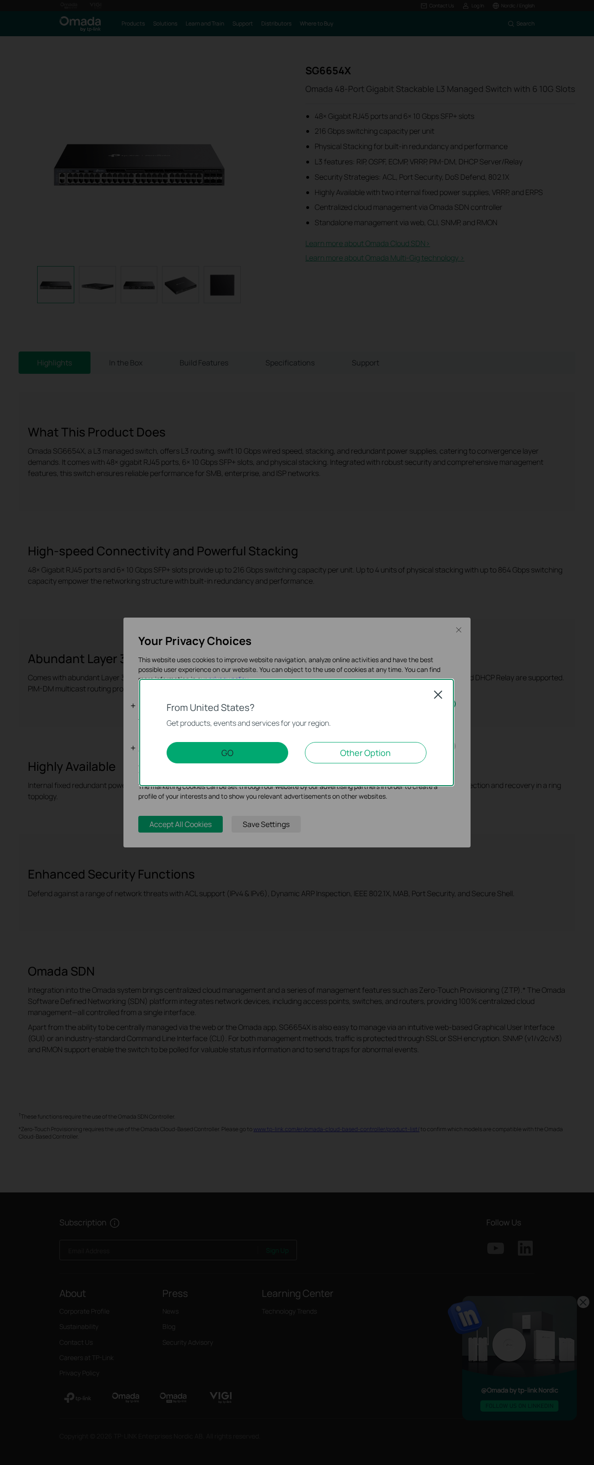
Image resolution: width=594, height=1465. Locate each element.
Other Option (365, 752)
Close (438, 694)
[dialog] (297, 732)
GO (227, 752)
